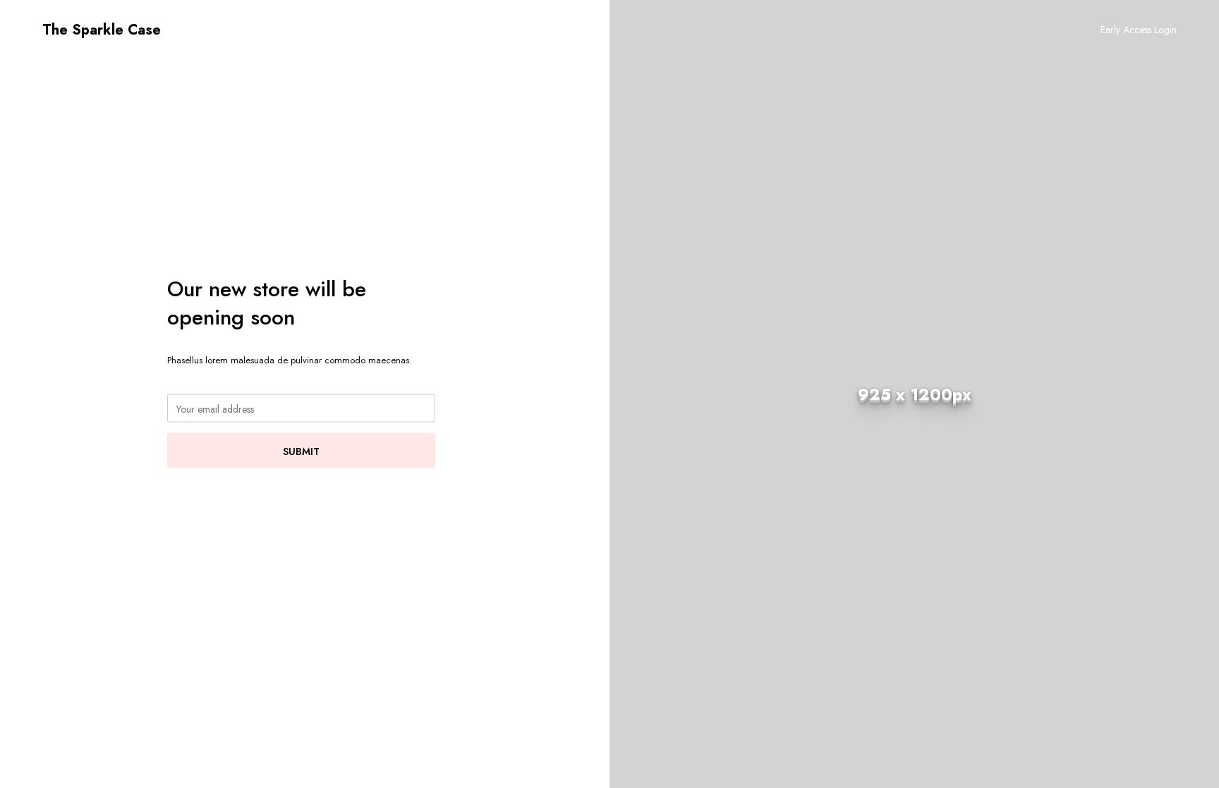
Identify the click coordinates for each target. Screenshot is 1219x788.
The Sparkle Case (101, 30)
